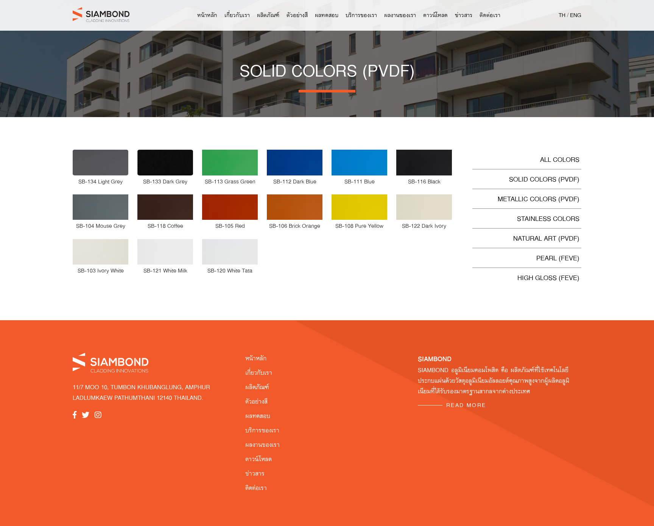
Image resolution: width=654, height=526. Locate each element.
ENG (575, 15)
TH (562, 15)
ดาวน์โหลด (435, 15)
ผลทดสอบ (326, 15)
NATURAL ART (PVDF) (546, 238)
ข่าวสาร (463, 15)
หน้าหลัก (207, 15)
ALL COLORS (559, 159)
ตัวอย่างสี (297, 15)
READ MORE (466, 405)
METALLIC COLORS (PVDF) (538, 199)
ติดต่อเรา (490, 15)
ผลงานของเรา (400, 15)
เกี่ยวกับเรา (237, 15)
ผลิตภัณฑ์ (268, 15)
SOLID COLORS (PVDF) (544, 179)
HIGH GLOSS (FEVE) (548, 277)
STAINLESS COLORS (548, 218)
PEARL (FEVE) (557, 258)
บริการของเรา (361, 15)
